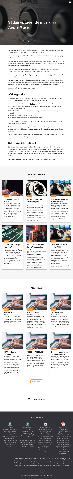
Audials (32, 104)
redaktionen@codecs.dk (27, 440)
